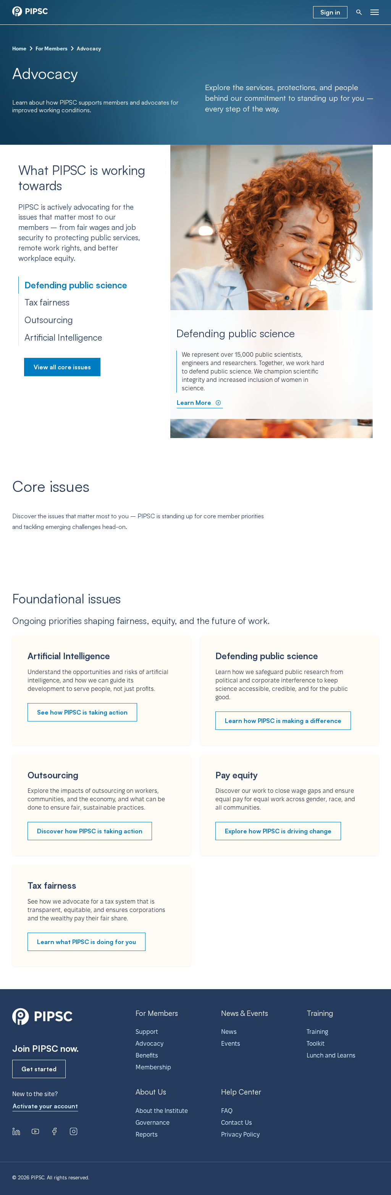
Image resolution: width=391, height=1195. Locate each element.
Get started (39, 1069)
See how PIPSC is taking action (82, 712)
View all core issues (62, 367)
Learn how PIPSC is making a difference (283, 720)
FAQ (227, 1111)
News (229, 1031)
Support (147, 1031)
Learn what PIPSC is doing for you (86, 942)
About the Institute (162, 1111)
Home (19, 48)
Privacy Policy (240, 1134)
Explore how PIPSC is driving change (278, 831)
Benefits (147, 1055)
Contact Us (236, 1122)
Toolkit (316, 1043)
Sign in (330, 12)
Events (230, 1043)
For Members (52, 48)
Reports (147, 1134)
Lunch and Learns (331, 1055)
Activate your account (45, 1106)
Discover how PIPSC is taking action (89, 831)
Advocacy (149, 1043)
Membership (153, 1067)
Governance (153, 1122)
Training (317, 1031)
